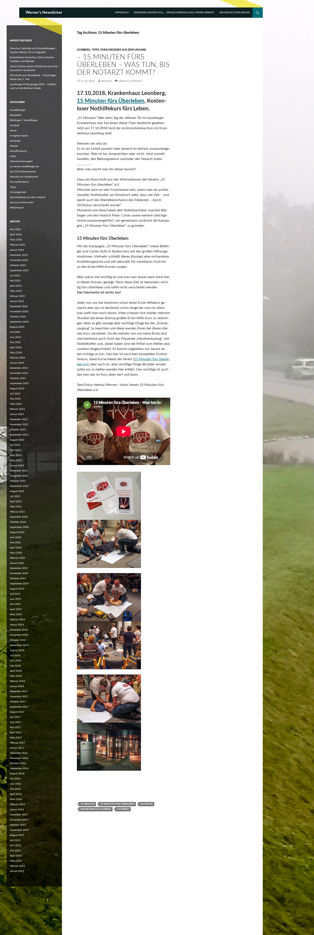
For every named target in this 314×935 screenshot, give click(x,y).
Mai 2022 (15, 450)
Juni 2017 (15, 722)
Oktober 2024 (18, 316)
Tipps (95, 50)
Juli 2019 (15, 594)
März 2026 (16, 239)
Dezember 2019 (19, 568)
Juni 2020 (15, 537)
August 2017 (17, 712)
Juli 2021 (15, 496)
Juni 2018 (15, 660)
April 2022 (16, 455)
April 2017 (16, 732)
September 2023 (19, 383)
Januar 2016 (17, 809)
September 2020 (19, 527)
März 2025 (16, 291)
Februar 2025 (17, 296)
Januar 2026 (17, 250)
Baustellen (16, 115)
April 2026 (16, 234)
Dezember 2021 (19, 470)
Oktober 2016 (18, 763)
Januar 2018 (17, 686)
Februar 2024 (17, 357)
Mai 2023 (15, 398)
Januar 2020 (17, 563)
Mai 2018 (15, 665)
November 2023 (19, 373)
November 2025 (19, 260)
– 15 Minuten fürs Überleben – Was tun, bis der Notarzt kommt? (123, 64)
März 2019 (16, 614)
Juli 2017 (15, 717)
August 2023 (17, 388)
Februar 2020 (17, 558)
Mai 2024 (15, 342)
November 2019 (19, 573)
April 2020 (16, 547)
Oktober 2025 (18, 265)
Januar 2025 (17, 301)
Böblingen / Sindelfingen (24, 120)
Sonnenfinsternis (19, 182)
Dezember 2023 (19, 368)
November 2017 (19, 696)
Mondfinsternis (18, 151)
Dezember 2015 (19, 814)
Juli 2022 (15, 445)
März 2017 (16, 737)
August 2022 (17, 440)
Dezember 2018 (19, 629)
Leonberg (84, 50)
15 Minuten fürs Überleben (110, 101)
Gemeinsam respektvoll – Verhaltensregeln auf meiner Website (174, 12)
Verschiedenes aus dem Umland (123, 50)
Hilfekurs (146, 804)
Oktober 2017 (18, 701)
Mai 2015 (15, 850)
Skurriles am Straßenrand (24, 176)
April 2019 (16, 609)
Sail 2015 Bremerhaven (23, 171)
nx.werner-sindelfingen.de (24, 166)
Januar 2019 (17, 624)
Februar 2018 (17, 681)
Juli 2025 (15, 275)
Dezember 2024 (19, 306)
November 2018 (19, 635)
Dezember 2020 (19, 517)
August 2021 (17, 491)
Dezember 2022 (19, 419)
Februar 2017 (17, 742)
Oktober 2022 (18, 429)
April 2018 (16, 671)
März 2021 (16, 506)
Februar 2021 (17, 511)
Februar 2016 (17, 804)
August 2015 (17, 835)
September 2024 (19, 321)
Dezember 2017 (19, 691)
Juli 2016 (15, 778)
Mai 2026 (15, 229)
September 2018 (19, 645)
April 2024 (16, 347)
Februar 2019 (17, 619)
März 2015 (16, 860)
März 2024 (16, 352)
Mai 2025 (15, 280)
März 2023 (16, 404)
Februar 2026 (17, 244)
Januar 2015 (17, 871)
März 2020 (16, 552)
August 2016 (17, 773)
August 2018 (17, 650)
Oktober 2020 (18, 522)
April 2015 (16, 855)
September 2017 (19, 706)
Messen (14, 146)
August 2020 (17, 532)
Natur (13, 156)
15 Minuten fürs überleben (117, 804)
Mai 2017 (15, 727)
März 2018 (16, 676)
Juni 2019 (15, 599)
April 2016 (16, 794)
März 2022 (16, 460)
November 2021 (19, 475)
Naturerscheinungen (21, 161)
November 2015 (19, 819)
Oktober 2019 (18, 578)
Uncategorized (18, 192)
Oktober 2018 (18, 640)
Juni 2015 (15, 845)
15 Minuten (87, 804)
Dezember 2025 (19, 255)
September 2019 (19, 583)
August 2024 (17, 327)
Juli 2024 (15, 332)
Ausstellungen (18, 110)
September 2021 (19, 486)
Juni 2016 (15, 783)
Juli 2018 (15, 655)
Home (13, 130)
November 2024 (19, 311)
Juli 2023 (15, 393)
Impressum (122, 12)
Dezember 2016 (19, 753)
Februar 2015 (17, 866)
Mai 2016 (15, 789)
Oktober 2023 (18, 378)
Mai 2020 (15, 542)
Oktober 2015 (18, 825)
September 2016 (19, 768)
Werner (106, 81)
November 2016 (19, 758)
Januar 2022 (17, 465)
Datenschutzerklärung (234, 12)
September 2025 (19, 270)
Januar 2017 (17, 748)
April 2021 (16, 501)
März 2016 (16, 799)
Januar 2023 (17, 414)
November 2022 (19, 424)
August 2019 (17, 588)
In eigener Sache (19, 135)
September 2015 (19, 830)
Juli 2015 (15, 840)
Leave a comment (130, 81)
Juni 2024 (15, 337)
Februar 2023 (17, 409)
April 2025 (16, 286)
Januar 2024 (17, 363)
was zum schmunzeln (22, 202)
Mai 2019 (15, 604)
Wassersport (16, 207)
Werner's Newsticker (44, 13)
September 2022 (19, 434)
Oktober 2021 (18, 481)
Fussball (14, 125)
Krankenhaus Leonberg (96, 809)
